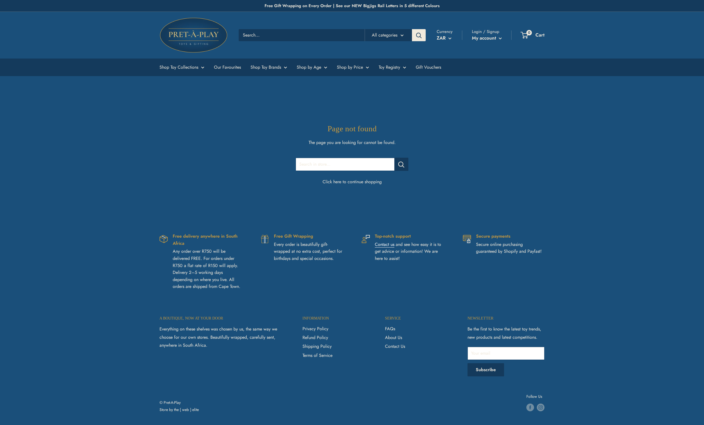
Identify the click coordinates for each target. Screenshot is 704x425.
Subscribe (486, 369)
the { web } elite (186, 409)
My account (484, 38)
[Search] (419, 35)
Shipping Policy (317, 346)
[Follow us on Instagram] (540, 407)
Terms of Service (317, 355)
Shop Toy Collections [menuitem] (179, 67)
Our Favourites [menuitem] (227, 67)
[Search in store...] (401, 164)
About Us (393, 337)
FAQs (390, 329)
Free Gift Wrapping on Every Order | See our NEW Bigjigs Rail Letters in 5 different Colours (352, 6)
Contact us (384, 244)
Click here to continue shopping (352, 182)
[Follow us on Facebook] (530, 407)
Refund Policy (315, 337)
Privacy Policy (315, 329)
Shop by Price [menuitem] (350, 67)
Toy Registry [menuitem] (389, 67)
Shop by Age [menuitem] (309, 67)
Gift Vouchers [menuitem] (428, 67)
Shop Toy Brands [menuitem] (266, 67)
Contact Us (395, 346)
